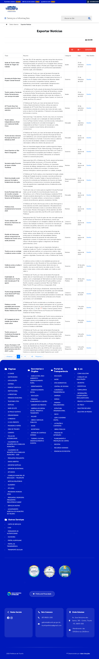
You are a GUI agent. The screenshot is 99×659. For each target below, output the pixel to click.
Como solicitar (83, 373)
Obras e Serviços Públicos (36, 421)
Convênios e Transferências (59, 391)
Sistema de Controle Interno (38, 434)
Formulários (82, 389)
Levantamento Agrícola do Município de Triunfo (15, 511)
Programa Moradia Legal (14, 493)
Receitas (57, 444)
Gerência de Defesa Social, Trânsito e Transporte (37, 411)
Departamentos (36, 386)
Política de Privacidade (43, 594)
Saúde (33, 426)
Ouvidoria (11, 537)
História (11, 384)
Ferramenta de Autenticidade (12, 532)
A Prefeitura (12, 394)
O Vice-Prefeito (13, 422)
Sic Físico (80, 405)
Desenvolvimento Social (37, 391)
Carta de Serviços (14, 524)
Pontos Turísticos (14, 387)
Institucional (13, 391)
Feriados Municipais (15, 398)
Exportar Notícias (14, 465)
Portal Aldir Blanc (15, 540)
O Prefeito (11, 418)
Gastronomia (12, 377)
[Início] (6, 24)
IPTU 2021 (11, 488)
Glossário (11, 485)
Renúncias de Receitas (62, 451)
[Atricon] (15, 594)
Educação (34, 395)
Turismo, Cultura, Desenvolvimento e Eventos (37, 441)
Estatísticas (81, 386)
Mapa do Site (12, 408)
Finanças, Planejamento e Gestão (38, 400)
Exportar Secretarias (15, 468)
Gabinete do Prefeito (38, 405)
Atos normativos (60, 383)
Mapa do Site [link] (49, 1)
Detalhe (89, 64)
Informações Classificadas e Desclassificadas (83, 396)
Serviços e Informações (18, 18)
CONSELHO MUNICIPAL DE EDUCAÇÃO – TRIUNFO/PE (16, 477)
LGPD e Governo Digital (59, 419)
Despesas (57, 395)
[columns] (79, 50)
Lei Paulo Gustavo (14, 412)
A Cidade (11, 373)
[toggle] (72, 50)
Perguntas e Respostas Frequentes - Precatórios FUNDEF (15, 500)
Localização (12, 380)
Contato (11, 432)
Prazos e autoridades (85, 401)
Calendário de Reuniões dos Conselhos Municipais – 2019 (16, 452)
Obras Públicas (59, 429)
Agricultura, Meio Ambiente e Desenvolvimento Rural (37, 379)
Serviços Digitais (14, 505)
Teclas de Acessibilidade (12, 437)
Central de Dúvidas (61, 386)
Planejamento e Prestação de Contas (61, 440)
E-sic (9, 527)
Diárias (56, 399)
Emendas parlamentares (58, 404)
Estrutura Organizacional (59, 409)
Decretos (80, 383)
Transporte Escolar (15, 549)
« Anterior (9, 356)
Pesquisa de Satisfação (58, 434)
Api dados (11, 472)
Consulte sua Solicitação (82, 378)
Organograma (13, 415)
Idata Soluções (85, 653)
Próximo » (38, 356)
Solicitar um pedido (84, 412)
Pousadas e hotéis (14, 425)
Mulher (33, 416)
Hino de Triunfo (13, 429)
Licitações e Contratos (58, 425)
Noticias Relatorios (15, 481)
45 (32, 356)
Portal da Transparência (12, 545)
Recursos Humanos (61, 448)
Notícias (11, 405)
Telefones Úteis (13, 401)
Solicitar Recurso (84, 408)
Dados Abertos (13, 24)
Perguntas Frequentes (16, 458)
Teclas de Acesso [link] (31, 1)
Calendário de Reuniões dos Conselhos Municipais (16, 444)
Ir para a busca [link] (12, 1)
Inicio (56, 414)
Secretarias (35, 429)
